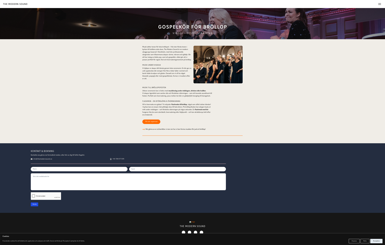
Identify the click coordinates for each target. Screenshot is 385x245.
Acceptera (376, 241)
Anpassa (354, 241)
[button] (379, 4)
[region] (192, 239)
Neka (365, 241)
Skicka (34, 204)
